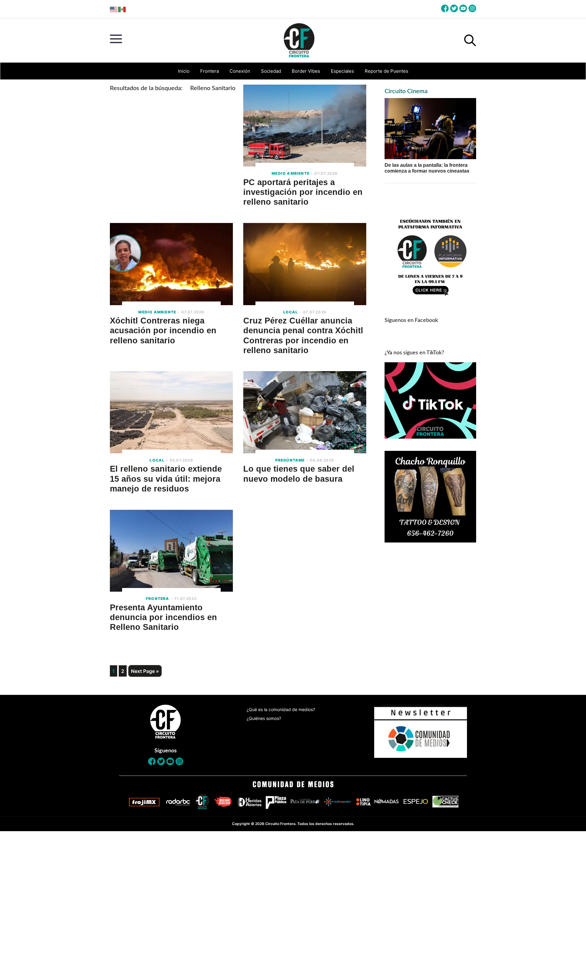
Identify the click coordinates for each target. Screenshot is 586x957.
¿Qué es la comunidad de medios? (281, 709)
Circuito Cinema (406, 91)
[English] (114, 9)
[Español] (122, 9)
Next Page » (145, 671)
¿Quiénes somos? (264, 718)
